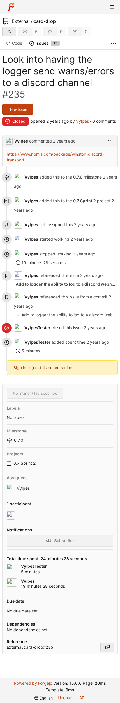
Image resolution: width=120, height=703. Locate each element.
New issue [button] (17, 109)
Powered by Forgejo (33, 683)
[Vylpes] (11, 515)
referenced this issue (59, 275)
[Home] (11, 7)
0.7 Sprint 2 (24, 463)
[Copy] (107, 647)
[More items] (113, 43)
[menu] (110, 140)
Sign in (19, 367)
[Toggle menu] (112, 7)
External (21, 21)
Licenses (66, 697)
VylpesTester (37, 327)
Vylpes (82, 121)
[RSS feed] (9, 31)
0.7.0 (77, 176)
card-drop (44, 21)
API (82, 697)
